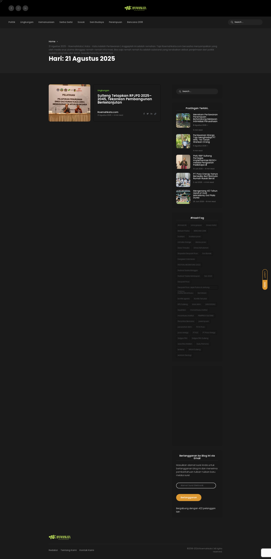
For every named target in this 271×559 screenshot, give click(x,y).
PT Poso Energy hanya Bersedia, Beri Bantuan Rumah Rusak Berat (205, 176)
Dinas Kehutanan (201, 248)
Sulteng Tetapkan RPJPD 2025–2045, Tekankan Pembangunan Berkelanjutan (125, 99)
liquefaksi (182, 310)
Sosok (81, 22)
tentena (181, 349)
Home (52, 41)
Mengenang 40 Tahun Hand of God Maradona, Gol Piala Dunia (205, 194)
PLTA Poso (200, 327)
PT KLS (195, 332)
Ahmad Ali (182, 225)
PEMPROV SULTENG (206, 315)
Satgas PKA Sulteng (200, 338)
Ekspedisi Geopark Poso (188, 253)
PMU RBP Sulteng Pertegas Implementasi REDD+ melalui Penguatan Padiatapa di (205, 160)
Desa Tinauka (183, 248)
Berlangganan (189, 497)
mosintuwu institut (186, 315)
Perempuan (115, 22)
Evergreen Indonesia (186, 259)
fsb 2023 (208, 276)
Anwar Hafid (211, 225)
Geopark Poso (184, 281)
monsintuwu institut (198, 310)
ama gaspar (196, 225)
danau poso (200, 242)
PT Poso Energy (209, 332)
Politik (11, 22)
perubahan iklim (185, 327)
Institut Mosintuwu (185, 293)
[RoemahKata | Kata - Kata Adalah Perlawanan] (135, 8)
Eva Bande (206, 253)
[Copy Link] (155, 113)
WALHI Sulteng (195, 349)
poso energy (183, 332)
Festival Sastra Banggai (188, 270)
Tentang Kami (69, 550)
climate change (184, 242)
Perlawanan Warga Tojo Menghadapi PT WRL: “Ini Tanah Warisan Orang (204, 139)
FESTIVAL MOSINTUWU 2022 (189, 265)
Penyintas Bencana (186, 321)
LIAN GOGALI (210, 304)
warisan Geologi (184, 355)
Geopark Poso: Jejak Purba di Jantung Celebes (193, 288)
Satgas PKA (182, 338)
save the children (185, 344)
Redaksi (53, 550)
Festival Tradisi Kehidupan (189, 276)
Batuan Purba (183, 231)
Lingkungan (26, 22)
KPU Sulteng (183, 304)
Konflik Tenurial (200, 298)
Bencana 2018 (135, 22)
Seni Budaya (97, 22)
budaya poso (195, 236)
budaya (181, 236)
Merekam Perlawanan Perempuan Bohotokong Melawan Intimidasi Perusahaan (205, 118)
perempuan (204, 321)
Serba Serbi (66, 22)
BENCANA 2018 (200, 231)
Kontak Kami (86, 550)
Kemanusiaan (46, 22)
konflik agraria (184, 298)
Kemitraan (202, 293)
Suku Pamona (203, 344)
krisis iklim (196, 304)
